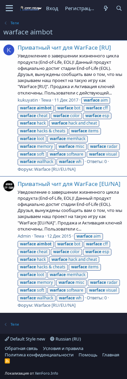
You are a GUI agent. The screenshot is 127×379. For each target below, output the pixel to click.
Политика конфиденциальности (39, 355)
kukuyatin (28, 100)
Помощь (88, 355)
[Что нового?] (105, 8)
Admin (24, 236)
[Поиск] (119, 8)
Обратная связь (21, 348)
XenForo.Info (46, 373)
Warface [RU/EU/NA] (55, 169)
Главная (110, 355)
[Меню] (9, 8)
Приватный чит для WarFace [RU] (64, 47)
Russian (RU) (68, 339)
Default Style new (27, 339)
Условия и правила (63, 348)
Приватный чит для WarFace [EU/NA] (69, 184)
